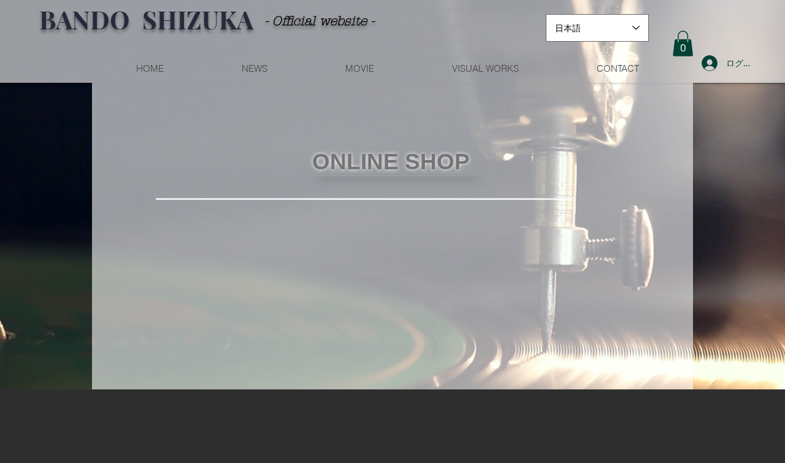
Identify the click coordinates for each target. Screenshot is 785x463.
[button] (683, 43)
